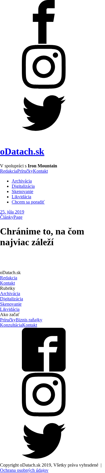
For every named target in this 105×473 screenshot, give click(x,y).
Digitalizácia (23, 186)
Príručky (25, 171)
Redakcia (8, 171)
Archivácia (22, 180)
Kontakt (40, 171)
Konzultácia (11, 325)
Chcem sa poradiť (28, 201)
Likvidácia (21, 196)
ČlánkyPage (11, 217)
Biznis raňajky (29, 319)
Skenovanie (22, 191)
